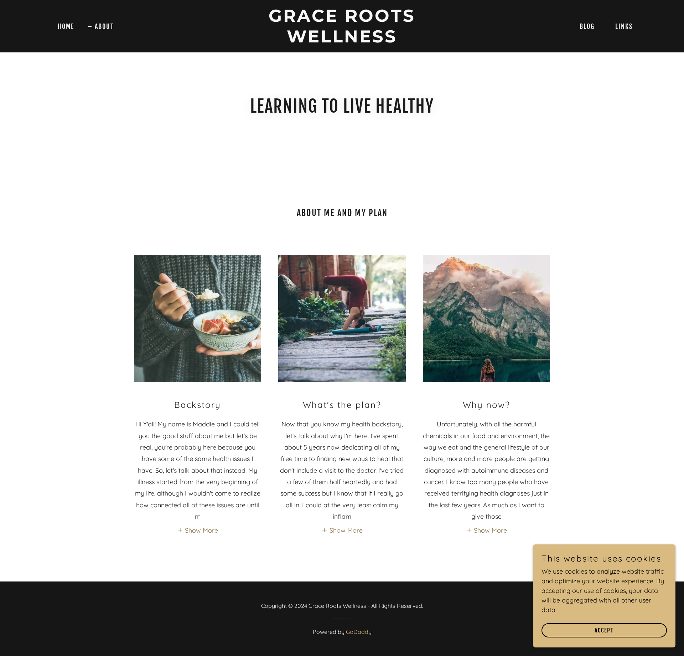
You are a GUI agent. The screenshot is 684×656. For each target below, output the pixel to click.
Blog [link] (587, 26)
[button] (197, 530)
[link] (342, 40)
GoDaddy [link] (359, 631)
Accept (604, 630)
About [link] (104, 26)
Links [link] (624, 26)
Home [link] (66, 26)
